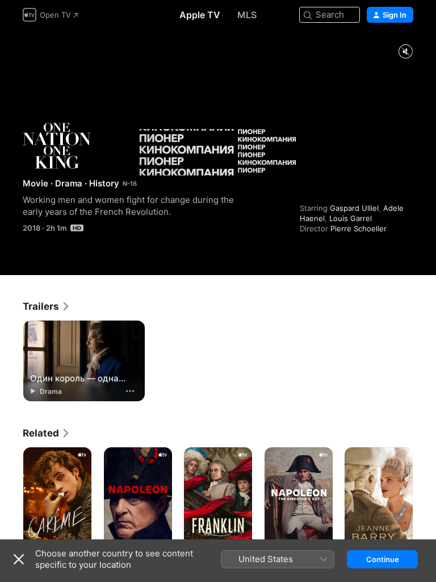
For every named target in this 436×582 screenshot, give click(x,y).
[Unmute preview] (405, 52)
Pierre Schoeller (358, 228)
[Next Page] (425, 498)
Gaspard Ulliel (354, 208)
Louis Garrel (350, 218)
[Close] (19, 559)
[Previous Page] (11, 498)
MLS (247, 14)
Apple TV (199, 14)
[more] (130, 391)
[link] (46, 306)
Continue (382, 559)
